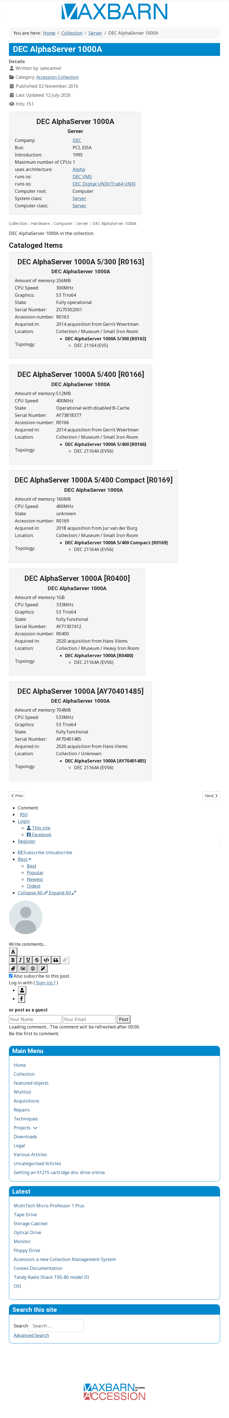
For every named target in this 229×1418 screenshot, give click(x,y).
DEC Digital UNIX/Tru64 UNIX (104, 184)
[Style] (43, 968)
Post (123, 1019)
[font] (13, 951)
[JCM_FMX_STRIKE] (36, 960)
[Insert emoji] (32, 968)
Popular (35, 873)
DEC (77, 140)
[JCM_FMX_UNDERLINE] (28, 960)
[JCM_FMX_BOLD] (13, 960)
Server (79, 198)
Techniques (26, 1119)
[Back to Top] (219, 1408)
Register (26, 841)
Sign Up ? (46, 983)
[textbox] (114, 937)
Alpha (79, 169)
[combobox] (56, 1325)
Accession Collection (57, 77)
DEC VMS (82, 177)
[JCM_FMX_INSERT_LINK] (64, 960)
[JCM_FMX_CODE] (46, 960)
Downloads (25, 1137)
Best (31, 866)
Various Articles (30, 1154)
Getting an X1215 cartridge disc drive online (59, 1172)
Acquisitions (26, 1101)
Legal (19, 1146)
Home (20, 1065)
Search (21, 1326)
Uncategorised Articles (37, 1163)
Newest (35, 879)
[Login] (22, 990)
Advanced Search (31, 1335)
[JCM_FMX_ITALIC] (20, 960)
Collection (24, 1074)
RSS (24, 814)
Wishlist (22, 1092)
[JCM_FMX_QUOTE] (55, 960)
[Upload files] (13, 968)
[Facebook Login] (21, 998)
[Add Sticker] (22, 968)
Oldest (33, 886)
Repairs (22, 1110)
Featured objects (31, 1083)
